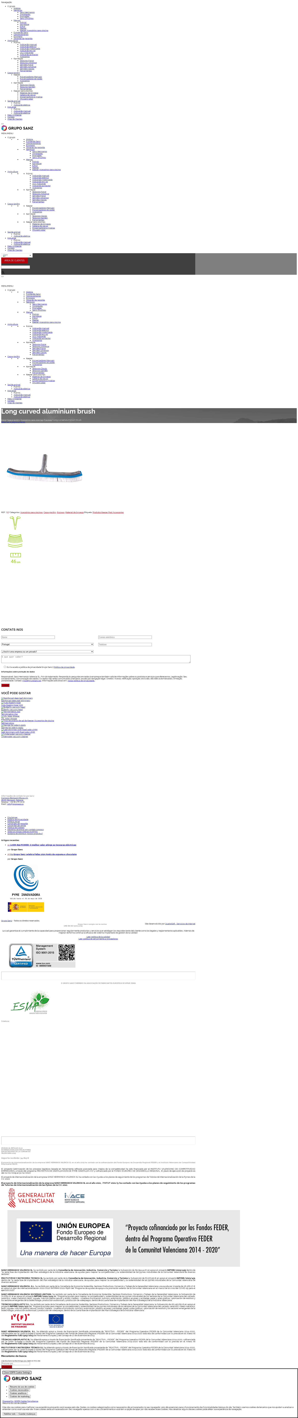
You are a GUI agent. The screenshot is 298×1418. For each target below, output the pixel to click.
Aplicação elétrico (28, 46)
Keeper (23, 28)
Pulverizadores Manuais (31, 77)
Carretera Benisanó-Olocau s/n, (14, 798)
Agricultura (12, 40)
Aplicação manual (28, 44)
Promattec (24, 16)
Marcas (17, 20)
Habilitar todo (10, 1414)
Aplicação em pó (27, 50)
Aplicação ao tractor (29, 54)
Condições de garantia (17, 823)
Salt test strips (7, 723)
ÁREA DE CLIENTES (14, 260)
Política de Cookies (15, 827)
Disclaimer (12, 817)
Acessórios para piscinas (32, 420)
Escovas (48, 420)
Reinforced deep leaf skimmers (15, 700)
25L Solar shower (9, 718)
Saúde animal (13, 101)
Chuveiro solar (26, 99)
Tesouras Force (27, 61)
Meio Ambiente (14, 115)
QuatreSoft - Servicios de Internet (180, 924)
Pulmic (23, 22)
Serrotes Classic (27, 69)
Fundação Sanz (21, 32)
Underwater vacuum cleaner (14, 736)
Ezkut (22, 26)
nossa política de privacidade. (81, 680)
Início (3, 420)
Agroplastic (25, 14)
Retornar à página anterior (13, 422)
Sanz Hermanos (27, 12)
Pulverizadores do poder (31, 79)
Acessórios (25, 56)
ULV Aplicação (26, 52)
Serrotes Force (26, 65)
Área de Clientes (14, 119)
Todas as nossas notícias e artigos (22, 831)
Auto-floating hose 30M (12, 705)
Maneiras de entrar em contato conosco (25, 829)
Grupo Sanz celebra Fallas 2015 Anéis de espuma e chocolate (45, 854)
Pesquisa (6, 1367)
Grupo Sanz (6, 921)
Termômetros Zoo (9, 714)
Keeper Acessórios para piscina (34, 30)
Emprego (18, 36)
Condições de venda (16, 825)
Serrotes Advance (28, 67)
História (17, 8)
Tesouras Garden (27, 87)
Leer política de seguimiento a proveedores (98, 939)
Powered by (20, 1401)
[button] (7, 133)
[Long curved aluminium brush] (44, 510)
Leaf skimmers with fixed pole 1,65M (18, 732)
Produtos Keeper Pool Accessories (108, 512)
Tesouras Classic (27, 85)
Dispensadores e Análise (31, 97)
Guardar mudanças (27, 1414)
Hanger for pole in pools (12, 727)
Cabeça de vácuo (28, 95)
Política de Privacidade (17, 819)
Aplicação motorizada (30, 48)
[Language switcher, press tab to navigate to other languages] (17, 255)
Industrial (11, 107)
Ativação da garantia (23, 38)
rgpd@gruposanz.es (31, 680)
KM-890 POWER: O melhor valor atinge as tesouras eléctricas (44, 845)
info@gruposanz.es (15, 804)
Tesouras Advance (28, 63)
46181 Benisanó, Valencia (12, 800)
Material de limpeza (29, 93)
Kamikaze (24, 24)
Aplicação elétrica (22, 105)
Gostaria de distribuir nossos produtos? (25, 833)
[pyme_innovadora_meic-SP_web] (25, 911)
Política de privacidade (64, 667)
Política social (13, 821)
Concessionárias (21, 34)
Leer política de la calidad (98, 937)
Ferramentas (26, 71)
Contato (10, 117)
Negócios (18, 10)
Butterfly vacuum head (12, 709)
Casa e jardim (13, 73)
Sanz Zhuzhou (27, 18)
